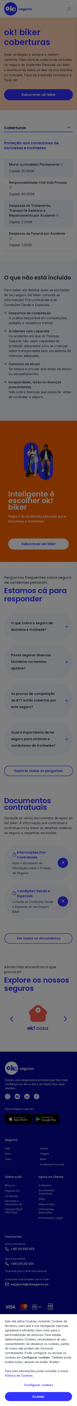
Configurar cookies (38, 1385)
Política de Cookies (19, 1375)
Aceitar (38, 1396)
